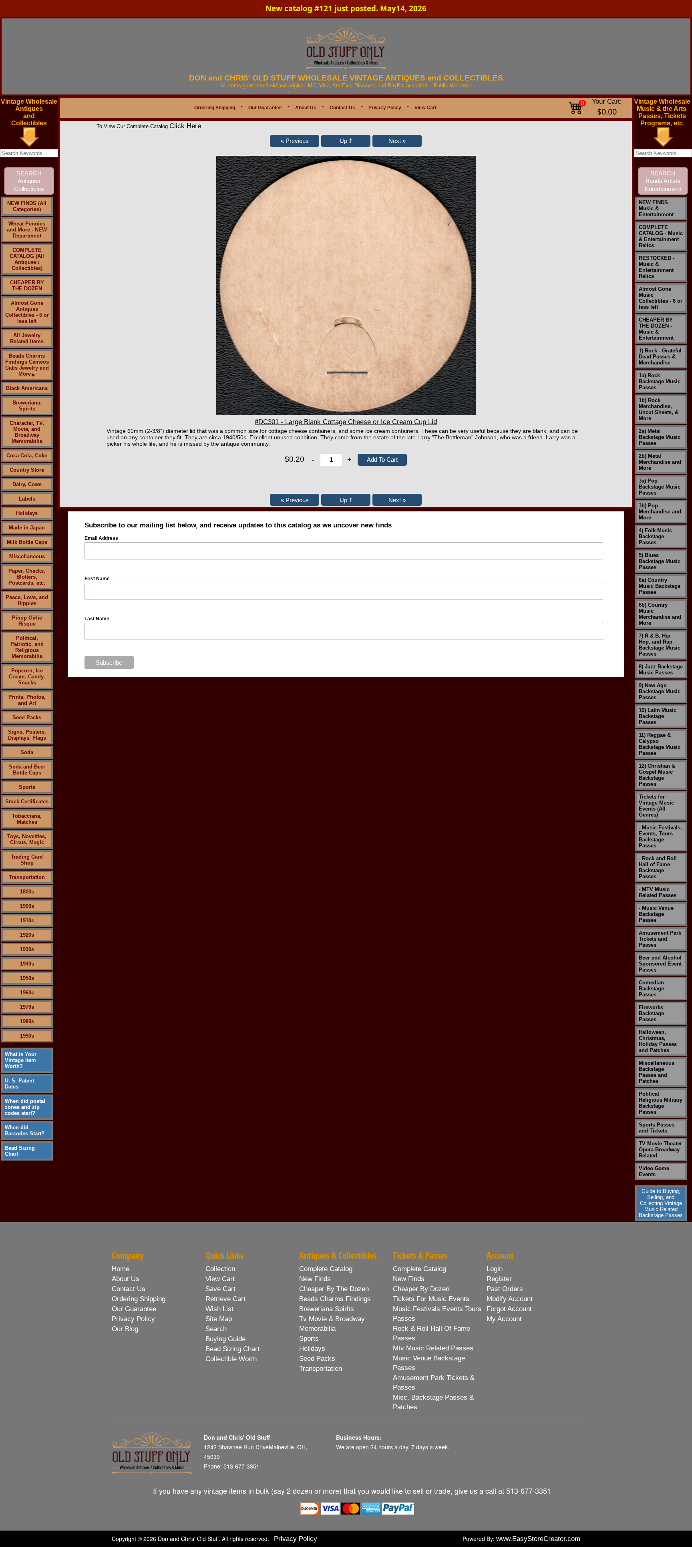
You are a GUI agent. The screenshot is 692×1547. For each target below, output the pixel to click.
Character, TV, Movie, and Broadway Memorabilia (27, 432)
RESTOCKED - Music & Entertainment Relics (656, 267)
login (495, 1269)
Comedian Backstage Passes (651, 989)
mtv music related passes (433, 1348)
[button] (294, 141)
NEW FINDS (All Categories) (26, 206)
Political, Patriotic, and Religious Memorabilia (27, 647)
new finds (315, 1279)
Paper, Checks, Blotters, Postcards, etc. (26, 577)
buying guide (225, 1339)
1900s (27, 906)
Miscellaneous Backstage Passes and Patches (656, 1072)
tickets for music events (431, 1299)
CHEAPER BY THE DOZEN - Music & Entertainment (656, 329)
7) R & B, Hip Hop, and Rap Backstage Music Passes (659, 645)
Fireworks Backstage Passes (651, 1013)
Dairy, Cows (27, 484)
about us (125, 1279)
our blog (125, 1329)
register (499, 1279)
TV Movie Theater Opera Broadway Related (660, 1150)
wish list (219, 1309)
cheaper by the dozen (334, 1289)
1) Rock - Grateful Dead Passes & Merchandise (660, 357)
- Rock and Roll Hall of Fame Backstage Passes (658, 867)
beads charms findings (335, 1299)
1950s (27, 978)
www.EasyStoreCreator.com (538, 1539)
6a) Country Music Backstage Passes (659, 586)
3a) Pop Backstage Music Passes (659, 487)
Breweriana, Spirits (27, 406)
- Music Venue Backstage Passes (656, 914)
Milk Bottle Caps (27, 542)
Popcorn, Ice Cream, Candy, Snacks (27, 677)
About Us (305, 108)
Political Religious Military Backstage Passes (660, 1103)
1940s (27, 964)
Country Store (27, 470)
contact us (128, 1289)
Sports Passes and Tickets (656, 1128)
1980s (27, 1021)
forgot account (509, 1309)
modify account (510, 1299)
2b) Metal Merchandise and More (660, 462)
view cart (220, 1279)
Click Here (185, 126)
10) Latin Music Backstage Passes (657, 716)
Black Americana (27, 388)
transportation (320, 1368)
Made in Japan (27, 528)
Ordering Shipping (214, 108)
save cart (220, 1289)
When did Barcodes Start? (24, 1131)
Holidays (27, 513)
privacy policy (133, 1319)
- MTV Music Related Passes (657, 892)
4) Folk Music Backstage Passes (655, 536)
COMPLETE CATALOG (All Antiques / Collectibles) (27, 259)
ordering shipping (138, 1299)
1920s (27, 935)
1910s (27, 920)
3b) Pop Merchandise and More (660, 512)
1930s (27, 949)
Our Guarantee (265, 108)
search (216, 1329)
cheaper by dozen (421, 1289)
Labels (27, 499)
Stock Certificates (26, 802)
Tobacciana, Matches (27, 819)
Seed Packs (26, 717)
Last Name (96, 619)
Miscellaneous (27, 556)
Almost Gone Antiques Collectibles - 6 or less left (27, 312)
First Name (97, 578)
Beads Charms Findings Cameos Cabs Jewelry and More (27, 365)
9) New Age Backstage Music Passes (659, 691)
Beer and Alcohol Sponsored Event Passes (660, 964)
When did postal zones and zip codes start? (25, 1107)
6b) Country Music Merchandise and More (660, 614)
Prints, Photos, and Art (27, 700)
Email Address (101, 538)
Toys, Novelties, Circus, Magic (26, 839)
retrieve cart (225, 1299)
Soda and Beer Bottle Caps (27, 770)
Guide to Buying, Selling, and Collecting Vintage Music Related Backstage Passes (661, 1203)
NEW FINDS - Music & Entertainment (656, 208)
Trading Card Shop (27, 860)
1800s (27, 892)
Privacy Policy (384, 108)
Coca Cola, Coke (26, 456)
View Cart (425, 108)
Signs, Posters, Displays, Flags (27, 735)
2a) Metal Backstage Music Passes (659, 437)
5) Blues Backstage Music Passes (659, 561)
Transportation (27, 877)
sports (309, 1338)
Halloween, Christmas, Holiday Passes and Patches (658, 1041)
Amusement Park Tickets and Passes (660, 939)
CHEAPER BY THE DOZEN (27, 286)
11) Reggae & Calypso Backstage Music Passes (659, 744)
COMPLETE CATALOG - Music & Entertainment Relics (661, 236)
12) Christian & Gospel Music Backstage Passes (657, 775)
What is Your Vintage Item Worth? (20, 1060)
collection (220, 1269)
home (120, 1269)
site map (218, 1319)
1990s (27, 1036)
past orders (505, 1289)
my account (504, 1319)
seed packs (317, 1358)
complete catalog (325, 1269)
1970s (27, 1007)
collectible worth (231, 1359)
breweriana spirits (326, 1309)
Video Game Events (654, 1171)
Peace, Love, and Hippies (27, 600)
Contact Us (342, 108)
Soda (26, 752)
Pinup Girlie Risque (27, 621)
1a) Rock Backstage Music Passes (659, 381)
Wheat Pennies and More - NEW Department (27, 230)
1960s (27, 993)
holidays (312, 1348)
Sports (27, 787)
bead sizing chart (232, 1349)
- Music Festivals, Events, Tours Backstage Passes (660, 837)
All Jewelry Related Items (27, 338)
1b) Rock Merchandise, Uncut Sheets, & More (658, 409)
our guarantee (134, 1309)
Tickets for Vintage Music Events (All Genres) (656, 806)
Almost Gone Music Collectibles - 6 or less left (660, 298)
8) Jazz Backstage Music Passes (661, 670)
